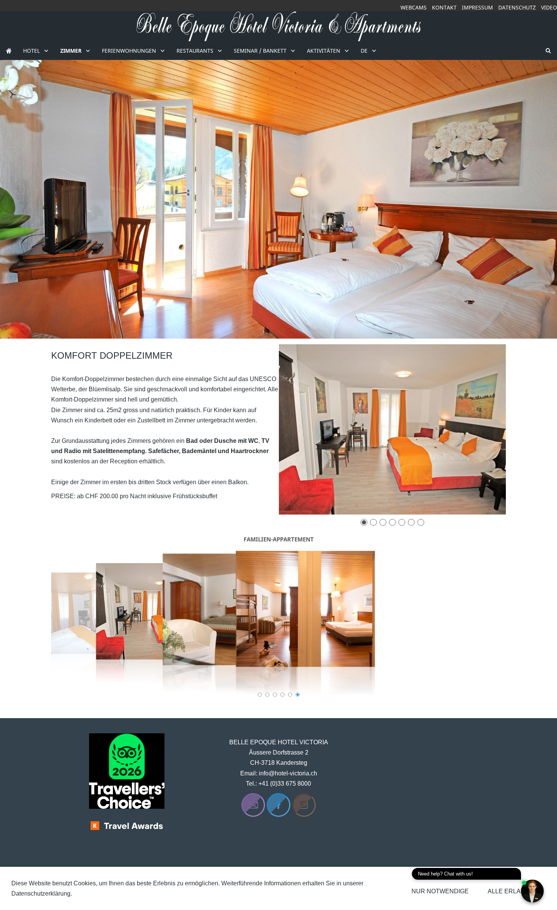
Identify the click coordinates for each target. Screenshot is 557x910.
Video (549, 7)
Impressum (477, 7)
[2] (373, 522)
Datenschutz (517, 7)
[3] (383, 522)
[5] (402, 522)
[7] (421, 522)
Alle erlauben (513, 891)
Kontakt (444, 7)
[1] (364, 522)
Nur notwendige (440, 891)
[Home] (8, 50)
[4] (392, 522)
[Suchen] (548, 50)
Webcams (414, 7)
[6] (411, 522)
